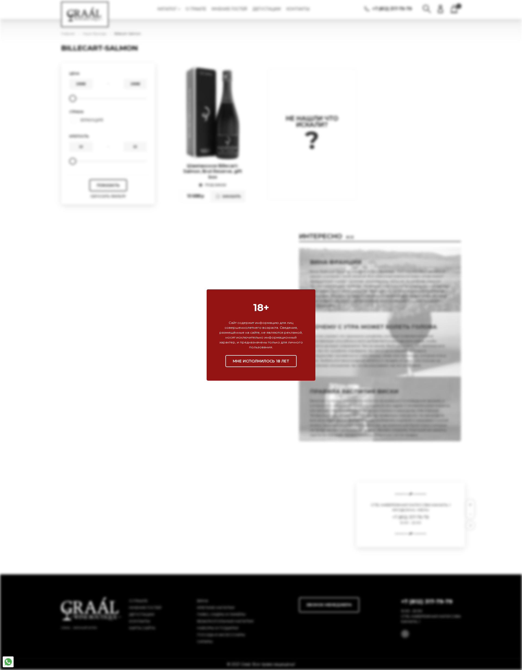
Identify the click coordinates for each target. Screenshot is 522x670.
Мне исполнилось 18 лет (261, 361)
